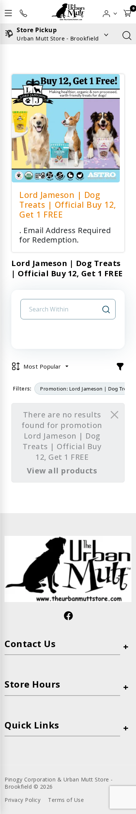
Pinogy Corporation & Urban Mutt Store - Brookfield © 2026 (59, 783)
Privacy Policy (22, 799)
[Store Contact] (23, 12)
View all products (62, 470)
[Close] (114, 414)
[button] (110, 11)
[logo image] (68, 11)
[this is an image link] (68, 568)
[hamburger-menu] (8, 12)
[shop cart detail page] (127, 11)
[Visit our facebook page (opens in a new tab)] (68, 615)
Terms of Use (66, 799)
